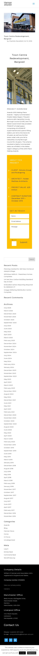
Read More (31, 653)
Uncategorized (9, 540)
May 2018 (7, 474)
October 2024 (9, 349)
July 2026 (7, 308)
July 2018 (7, 471)
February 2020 (9, 442)
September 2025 (10, 323)
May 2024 (7, 361)
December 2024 (10, 343)
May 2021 (7, 406)
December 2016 (10, 513)
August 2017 (8, 498)
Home (6, 534)
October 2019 (9, 448)
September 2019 (10, 451)
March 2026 (8, 311)
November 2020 (10, 418)
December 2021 (10, 400)
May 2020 (7, 433)
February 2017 (9, 510)
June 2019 (7, 454)
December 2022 (10, 391)
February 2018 (9, 483)
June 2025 (8, 328)
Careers (7, 589)
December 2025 (10, 314)
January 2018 (9, 486)
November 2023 (10, 373)
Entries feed (8, 552)
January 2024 (9, 367)
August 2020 (9, 427)
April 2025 (7, 334)
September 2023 (10, 376)
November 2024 (10, 346)
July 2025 (7, 326)
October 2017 (9, 492)
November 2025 (10, 317)
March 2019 (8, 459)
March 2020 (8, 439)
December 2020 (10, 415)
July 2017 (7, 501)
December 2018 (10, 465)
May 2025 (7, 331)
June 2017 (7, 504)
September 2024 (10, 352)
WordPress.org (9, 558)
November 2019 (10, 445)
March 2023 (8, 385)
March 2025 (8, 337)
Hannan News (9, 531)
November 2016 (10, 516)
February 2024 (9, 364)
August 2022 (9, 394)
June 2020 (8, 430)
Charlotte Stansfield (16, 41)
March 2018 (8, 480)
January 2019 (9, 462)
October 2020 (9, 421)
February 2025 (9, 340)
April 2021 (7, 409)
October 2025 (9, 320)
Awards (6, 525)
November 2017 (10, 489)
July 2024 (7, 355)
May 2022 (7, 397)
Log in (6, 549)
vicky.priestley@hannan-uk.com (21, 634)
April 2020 (8, 436)
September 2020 (10, 424)
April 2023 (7, 382)
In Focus (7, 537)
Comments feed (10, 555)
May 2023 (7, 379)
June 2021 (7, 403)
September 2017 (10, 495)
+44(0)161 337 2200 (16, 632)
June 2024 (8, 358)
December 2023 (10, 370)
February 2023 (9, 388)
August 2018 (8, 468)
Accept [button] (22, 653)
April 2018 (7, 477)
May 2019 (7, 457)
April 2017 (7, 507)
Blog (5, 528)
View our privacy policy (12, 585)
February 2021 (9, 412)
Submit (23, 242)
